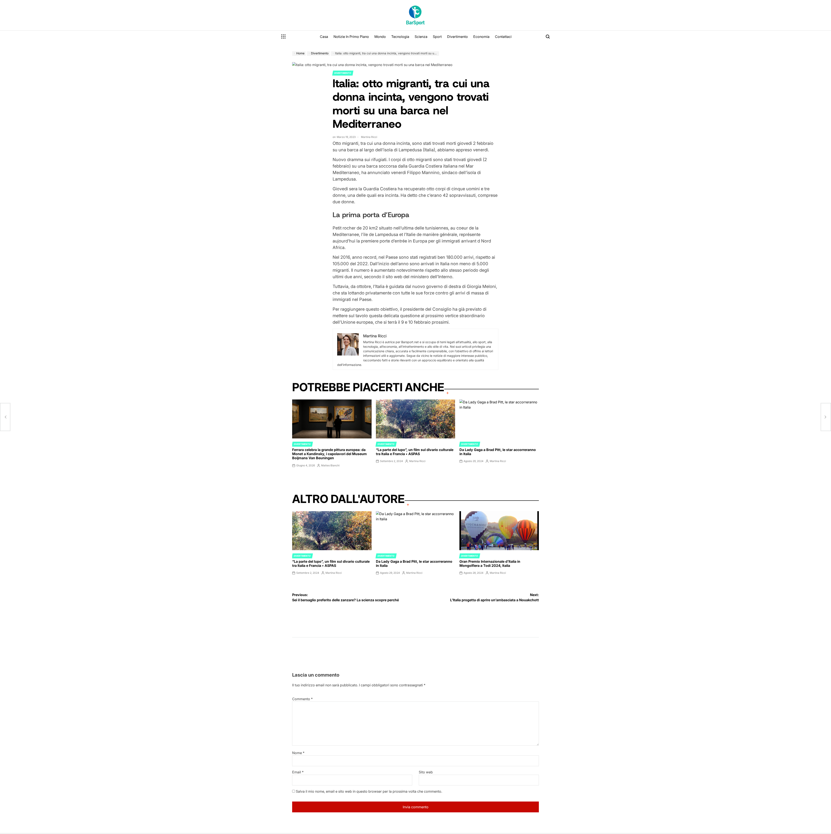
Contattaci (503, 36)
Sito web (426, 772)
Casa (324, 36)
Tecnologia (400, 36)
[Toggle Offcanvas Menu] (283, 36)
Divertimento (457, 36)
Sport (437, 36)
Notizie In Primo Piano (351, 36)
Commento (302, 699)
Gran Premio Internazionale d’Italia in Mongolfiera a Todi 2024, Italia (489, 563)
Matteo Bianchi (330, 465)
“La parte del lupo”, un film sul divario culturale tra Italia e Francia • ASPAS (414, 452)
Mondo (380, 36)
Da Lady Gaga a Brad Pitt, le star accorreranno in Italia (497, 452)
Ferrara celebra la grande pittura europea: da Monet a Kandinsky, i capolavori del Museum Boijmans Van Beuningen (329, 454)
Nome (298, 753)
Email (298, 772)
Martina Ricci (369, 137)
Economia (481, 36)
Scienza (421, 36)
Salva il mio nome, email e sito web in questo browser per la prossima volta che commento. (369, 791)
